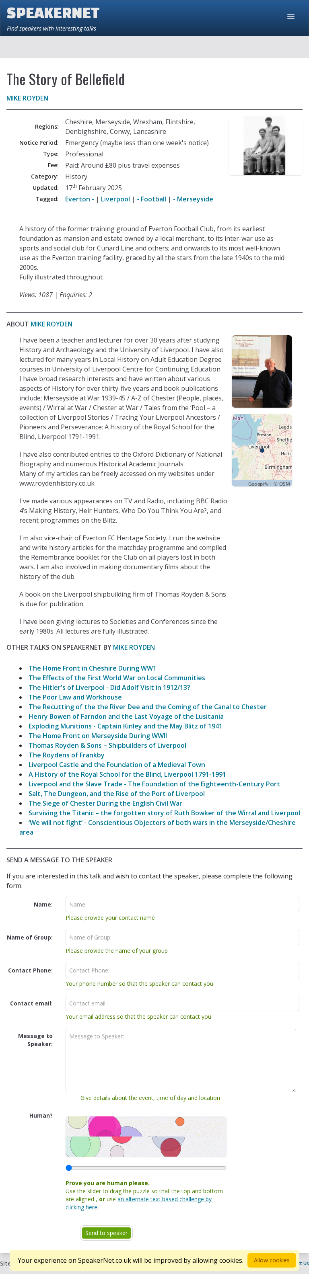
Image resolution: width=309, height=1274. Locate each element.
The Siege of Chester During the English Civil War (105, 803)
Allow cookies (272, 1260)
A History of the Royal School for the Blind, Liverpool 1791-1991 (127, 774)
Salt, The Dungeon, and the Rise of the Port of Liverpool (117, 793)
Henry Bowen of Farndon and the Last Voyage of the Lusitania (126, 716)
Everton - (79, 199)
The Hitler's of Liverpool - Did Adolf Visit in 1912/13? (109, 687)
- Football (151, 199)
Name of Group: (30, 937)
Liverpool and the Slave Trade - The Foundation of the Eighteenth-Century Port (154, 784)
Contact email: (31, 1003)
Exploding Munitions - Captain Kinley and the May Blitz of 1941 (125, 726)
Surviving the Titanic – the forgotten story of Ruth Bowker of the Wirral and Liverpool (164, 812)
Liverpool (115, 199)
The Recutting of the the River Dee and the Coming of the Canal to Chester (148, 706)
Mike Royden (27, 98)
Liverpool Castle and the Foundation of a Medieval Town (117, 764)
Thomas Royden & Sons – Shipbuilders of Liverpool (107, 745)
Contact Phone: (30, 970)
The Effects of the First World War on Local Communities (117, 677)
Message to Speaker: (35, 1040)
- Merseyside (193, 199)
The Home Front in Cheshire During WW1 (93, 668)
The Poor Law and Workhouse (75, 697)
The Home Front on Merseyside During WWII (98, 735)
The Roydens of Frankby (67, 755)
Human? (41, 1115)
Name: (43, 904)
